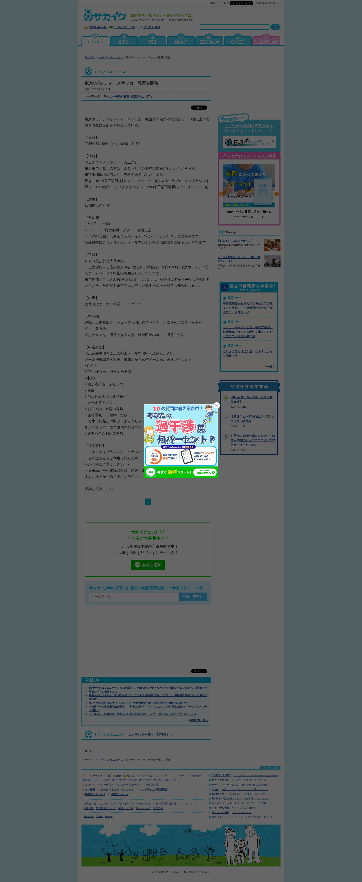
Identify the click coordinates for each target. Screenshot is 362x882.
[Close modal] (216, 405)
